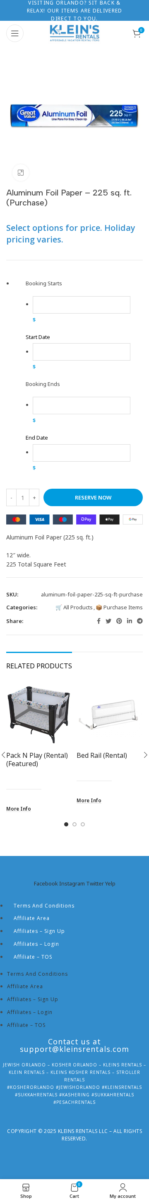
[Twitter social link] (108, 621)
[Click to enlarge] (20, 172)
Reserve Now (93, 497)
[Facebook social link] (98, 621)
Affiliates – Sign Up (39, 931)
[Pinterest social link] (119, 621)
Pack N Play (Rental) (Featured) (37, 759)
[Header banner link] (74, 10)
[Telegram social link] (140, 621)
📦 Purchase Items (119, 607)
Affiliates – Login (36, 943)
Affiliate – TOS (33, 956)
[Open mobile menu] (15, 33)
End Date (37, 437)
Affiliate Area (32, 918)
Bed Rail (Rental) (102, 755)
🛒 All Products (74, 607)
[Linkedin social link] (130, 621)
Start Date (38, 337)
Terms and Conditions (44, 905)
